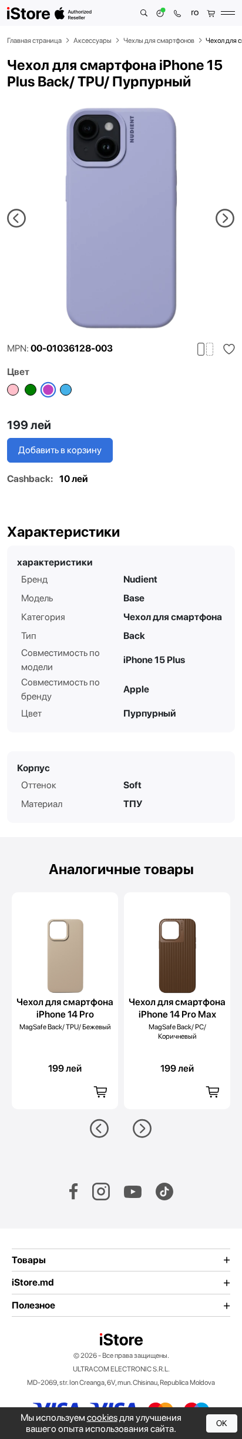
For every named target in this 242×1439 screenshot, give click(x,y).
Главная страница (34, 40)
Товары (29, 1260)
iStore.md (33, 1282)
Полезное (33, 1305)
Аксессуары (92, 40)
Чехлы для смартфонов (158, 40)
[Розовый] (13, 390)
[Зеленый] (30, 390)
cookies (102, 1417)
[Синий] (66, 390)
